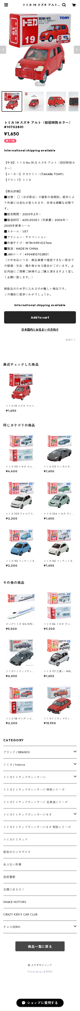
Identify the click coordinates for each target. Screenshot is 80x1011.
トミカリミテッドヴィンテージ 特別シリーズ (34, 789)
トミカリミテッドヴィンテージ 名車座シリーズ (35, 802)
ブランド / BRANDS (16, 752)
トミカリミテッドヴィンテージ (24, 777)
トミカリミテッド (15, 839)
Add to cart (40, 317)
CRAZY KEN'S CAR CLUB (20, 914)
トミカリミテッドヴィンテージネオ (27, 814)
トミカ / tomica (14, 764)
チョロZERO (12, 927)
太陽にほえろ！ (14, 889)
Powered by (35, 971)
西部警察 (9, 877)
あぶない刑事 (12, 864)
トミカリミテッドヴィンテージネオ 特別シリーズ (37, 827)
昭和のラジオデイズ (17, 852)
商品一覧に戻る (40, 947)
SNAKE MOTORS (14, 902)
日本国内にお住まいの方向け (40, 329)
